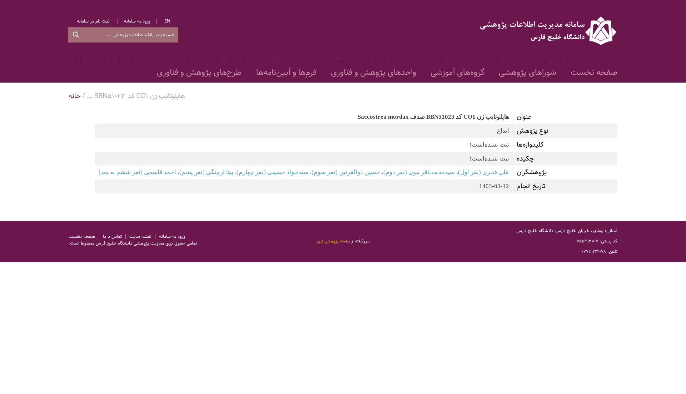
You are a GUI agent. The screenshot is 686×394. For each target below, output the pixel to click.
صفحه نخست (594, 72)
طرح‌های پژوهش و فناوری (199, 72)
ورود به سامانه (137, 21)
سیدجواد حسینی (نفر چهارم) (272, 172)
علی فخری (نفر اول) (483, 172)
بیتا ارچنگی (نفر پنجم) (206, 172)
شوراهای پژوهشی (527, 72)
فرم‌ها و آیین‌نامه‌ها (286, 72)
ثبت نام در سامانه (93, 21)
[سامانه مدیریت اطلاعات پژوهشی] (548, 31)
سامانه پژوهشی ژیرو (333, 241)
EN (167, 21)
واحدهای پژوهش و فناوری (373, 72)
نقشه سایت (140, 237)
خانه (75, 96)
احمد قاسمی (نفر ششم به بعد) (137, 172)
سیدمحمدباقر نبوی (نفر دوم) (419, 172)
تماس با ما (112, 237)
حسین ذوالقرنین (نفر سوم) (346, 172)
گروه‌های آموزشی (457, 72)
